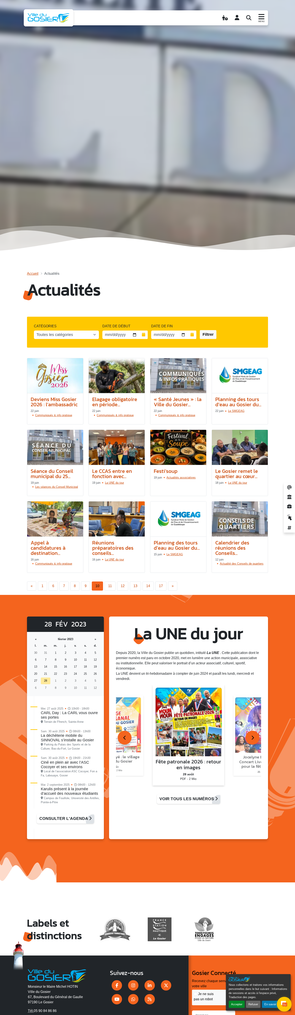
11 (110, 586)
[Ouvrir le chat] (284, 1004)
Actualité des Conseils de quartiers (241, 563)
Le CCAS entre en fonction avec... (112, 473)
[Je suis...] (225, 17)
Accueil (32, 273)
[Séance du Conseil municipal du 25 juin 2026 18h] (55, 447)
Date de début (116, 326)
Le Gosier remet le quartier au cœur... (236, 473)
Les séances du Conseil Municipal (56, 486)
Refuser (253, 1004)
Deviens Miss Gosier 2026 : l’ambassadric (54, 401)
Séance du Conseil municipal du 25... (52, 473)
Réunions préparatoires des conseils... (112, 548)
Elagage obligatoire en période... (114, 401)
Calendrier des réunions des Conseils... (232, 548)
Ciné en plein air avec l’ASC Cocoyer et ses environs (65, 764)
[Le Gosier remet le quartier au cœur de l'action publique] (240, 447)
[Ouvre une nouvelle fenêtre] (117, 985)
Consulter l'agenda (64, 818)
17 (161, 586)
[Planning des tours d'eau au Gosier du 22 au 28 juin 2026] (240, 375)
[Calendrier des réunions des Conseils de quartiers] (240, 519)
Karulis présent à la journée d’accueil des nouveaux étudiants (69, 791)
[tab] (125, 738)
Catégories (45, 326)
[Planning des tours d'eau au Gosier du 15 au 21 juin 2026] (178, 519)
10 (97, 586)
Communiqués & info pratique (53, 415)
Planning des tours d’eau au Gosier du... (238, 401)
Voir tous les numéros (187, 799)
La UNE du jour (114, 482)
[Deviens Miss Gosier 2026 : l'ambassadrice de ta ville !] (55, 375)
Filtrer (208, 334)
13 (135, 586)
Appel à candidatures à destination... (48, 548)
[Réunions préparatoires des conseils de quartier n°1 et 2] (117, 519)
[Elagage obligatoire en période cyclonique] (117, 375)
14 (148, 586)
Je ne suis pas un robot (204, 996)
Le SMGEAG (236, 411)
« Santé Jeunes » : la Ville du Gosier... (177, 401)
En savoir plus (273, 1004)
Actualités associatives (181, 477)
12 (123, 586)
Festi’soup (166, 471)
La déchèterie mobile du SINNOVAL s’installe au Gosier (67, 737)
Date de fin (162, 326)
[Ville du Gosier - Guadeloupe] (57, 975)
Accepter (236, 1004)
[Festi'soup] (178, 447)
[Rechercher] (249, 17)
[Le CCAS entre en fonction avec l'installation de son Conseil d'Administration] (117, 447)
